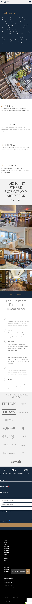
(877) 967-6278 (8, 586)
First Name (3, 475)
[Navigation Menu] (30, 2)
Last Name (3, 480)
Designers (6, 546)
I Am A (2, 502)
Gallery (5, 554)
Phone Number (4, 486)
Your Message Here (5, 511)
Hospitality (6, 548)
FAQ (5, 556)
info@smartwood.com (10, 588)
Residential (6, 550)
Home (5, 542)
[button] (28, 571)
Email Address (4, 492)
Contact (6, 558)
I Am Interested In (5, 506)
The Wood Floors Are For (7, 498)
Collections (6, 552)
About (5, 544)
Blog (5, 560)
